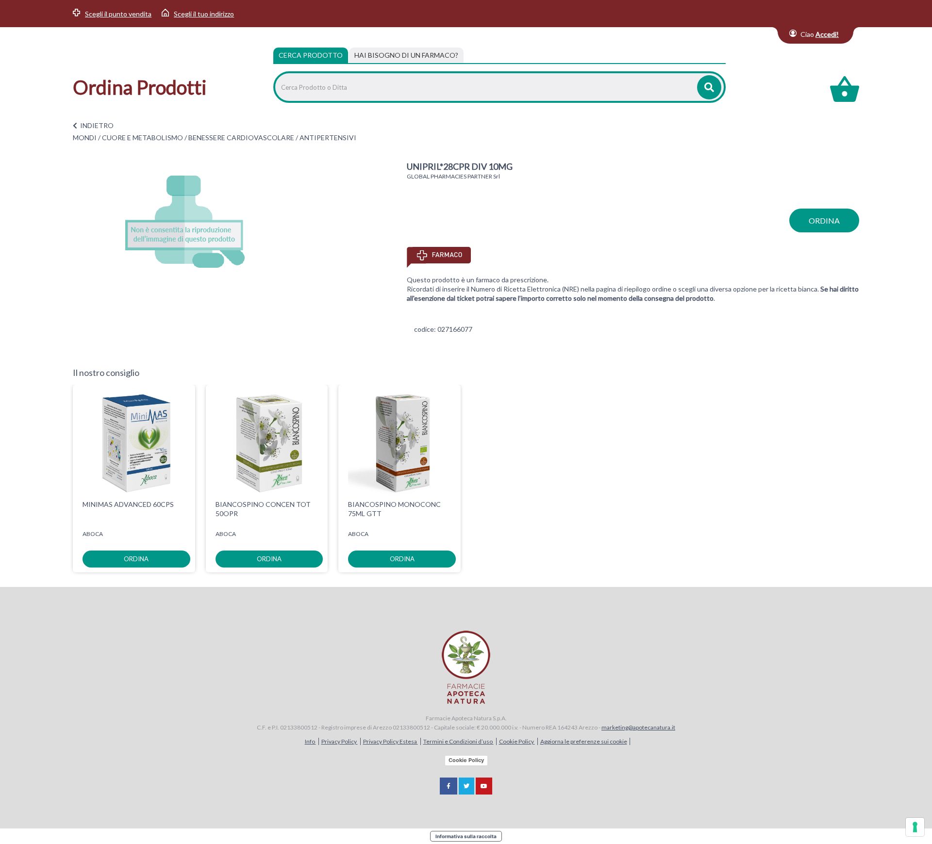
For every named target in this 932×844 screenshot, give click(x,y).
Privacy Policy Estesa (390, 741)
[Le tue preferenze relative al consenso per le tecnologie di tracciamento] (915, 827)
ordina (824, 220)
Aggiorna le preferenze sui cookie (583, 741)
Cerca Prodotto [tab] (311, 55)
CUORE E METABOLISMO (142, 137)
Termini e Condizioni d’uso (458, 741)
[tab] (406, 55)
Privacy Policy (339, 741)
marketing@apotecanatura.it (638, 727)
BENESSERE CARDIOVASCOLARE (241, 137)
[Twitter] (466, 786)
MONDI (85, 137)
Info (310, 741)
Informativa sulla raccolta (466, 836)
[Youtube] (484, 786)
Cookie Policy (517, 741)
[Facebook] (448, 786)
